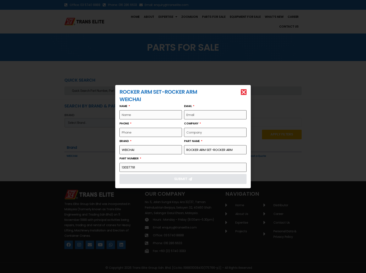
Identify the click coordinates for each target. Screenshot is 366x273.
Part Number (129, 158)
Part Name (192, 141)
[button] (244, 92)
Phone (124, 123)
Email (188, 106)
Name (123, 106)
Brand (124, 141)
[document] (183, 136)
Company (191, 123)
